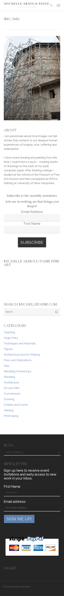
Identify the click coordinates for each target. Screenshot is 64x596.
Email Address (32, 212)
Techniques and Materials (20, 343)
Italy (6, 365)
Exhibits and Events (16, 404)
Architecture (11, 382)
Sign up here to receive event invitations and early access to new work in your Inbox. (30, 474)
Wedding (9, 376)
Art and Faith (11, 388)
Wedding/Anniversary (17, 371)
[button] (58, 5)
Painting (8, 410)
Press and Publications (18, 360)
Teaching (9, 332)
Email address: (15, 502)
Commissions (12, 393)
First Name (32, 224)
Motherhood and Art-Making (22, 354)
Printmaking (11, 415)
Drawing (9, 399)
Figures (8, 349)
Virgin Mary (11, 337)
